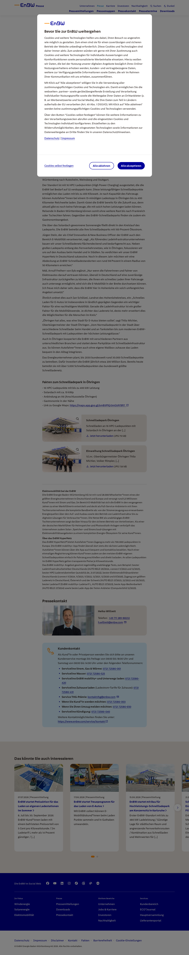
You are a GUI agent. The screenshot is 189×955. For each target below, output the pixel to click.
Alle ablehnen (101, 165)
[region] (94, 477)
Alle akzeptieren (131, 165)
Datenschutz (51, 138)
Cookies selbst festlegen (59, 165)
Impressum (68, 138)
